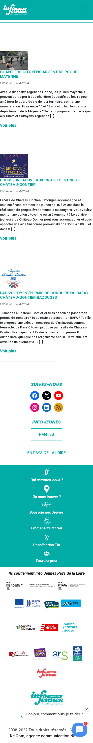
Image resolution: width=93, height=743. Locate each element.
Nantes (46, 434)
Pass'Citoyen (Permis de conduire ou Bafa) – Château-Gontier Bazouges (45, 295)
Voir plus (8, 125)
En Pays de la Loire (46, 452)
